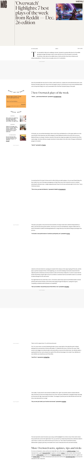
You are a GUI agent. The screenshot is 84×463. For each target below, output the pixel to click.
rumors (63, 453)
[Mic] (4, 4)
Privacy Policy (8, 106)
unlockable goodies (70, 456)
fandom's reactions (56, 454)
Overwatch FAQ (46, 453)
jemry (68, 233)
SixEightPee (46, 357)
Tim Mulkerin (35, 48)
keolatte (64, 401)
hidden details (36, 456)
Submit (23, 104)
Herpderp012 (62, 189)
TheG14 (44, 145)
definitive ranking (71, 451)
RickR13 (67, 286)
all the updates (40, 454)
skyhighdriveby (57, 96)
